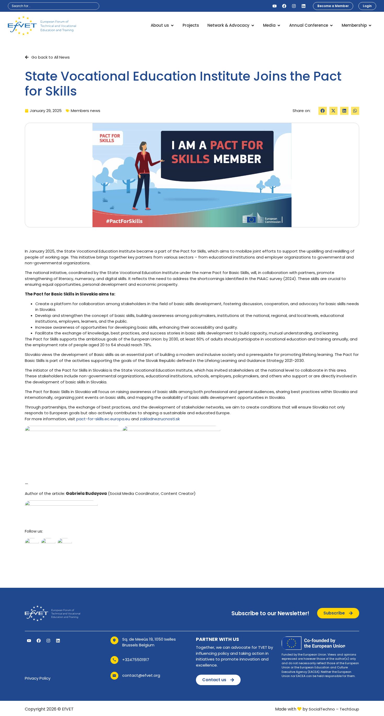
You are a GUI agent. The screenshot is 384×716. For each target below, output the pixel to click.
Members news (85, 110)
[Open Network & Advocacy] (253, 26)
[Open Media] (279, 26)
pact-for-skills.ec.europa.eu (103, 419)
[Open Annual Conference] (331, 26)
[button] (322, 111)
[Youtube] (274, 6)
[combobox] (53, 6)
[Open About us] (172, 26)
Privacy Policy (37, 678)
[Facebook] (284, 6)
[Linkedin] (303, 6)
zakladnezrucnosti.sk (160, 419)
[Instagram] (294, 6)
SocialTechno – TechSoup (334, 709)
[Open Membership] (370, 26)
